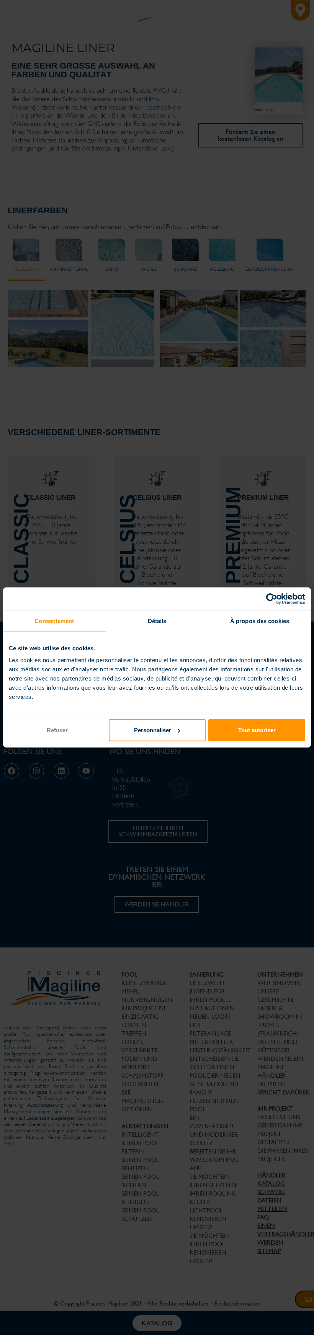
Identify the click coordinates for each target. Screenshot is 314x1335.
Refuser (57, 730)
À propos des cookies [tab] (259, 621)
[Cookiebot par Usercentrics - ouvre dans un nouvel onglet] (271, 599)
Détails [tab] (157, 621)
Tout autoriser (257, 730)
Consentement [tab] (54, 621)
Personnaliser (152, 730)
